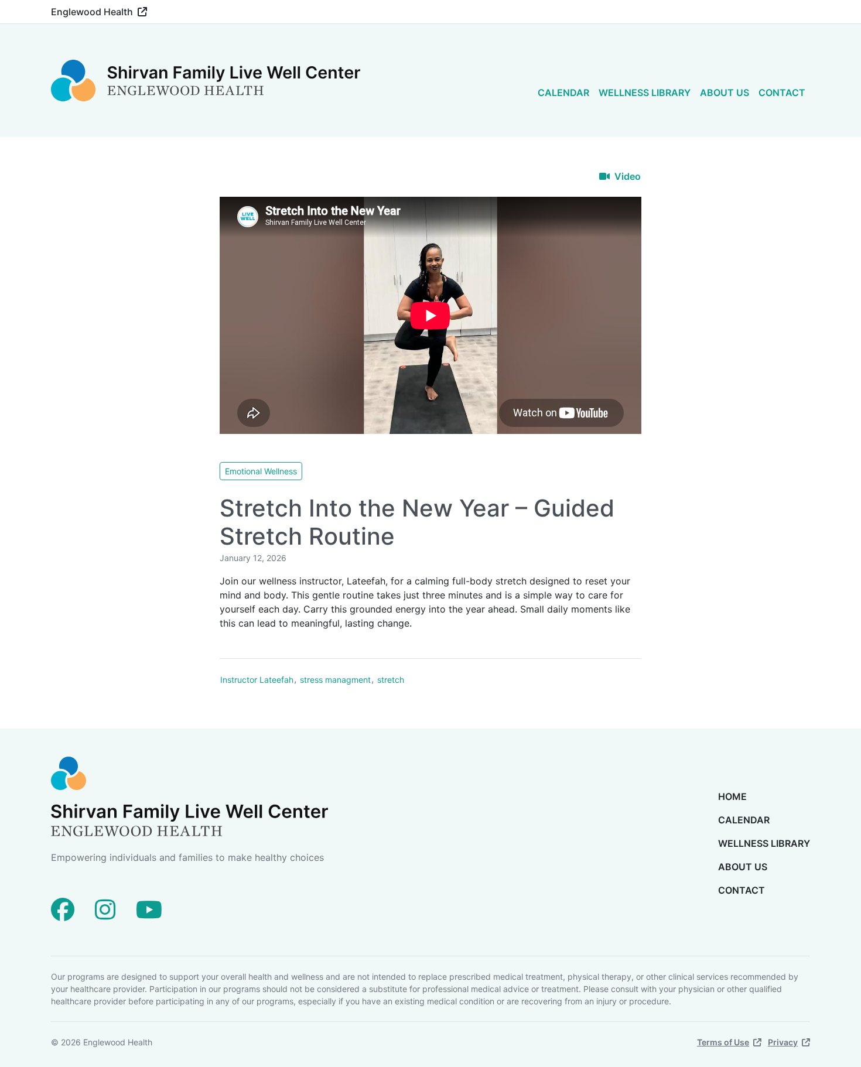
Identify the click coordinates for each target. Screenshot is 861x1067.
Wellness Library (645, 92)
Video (627, 176)
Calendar (563, 92)
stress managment (335, 680)
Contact (781, 92)
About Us (724, 92)
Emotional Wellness (261, 471)
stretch (390, 680)
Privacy (783, 1042)
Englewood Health (92, 12)
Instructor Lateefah (256, 680)
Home (732, 796)
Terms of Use (723, 1042)
